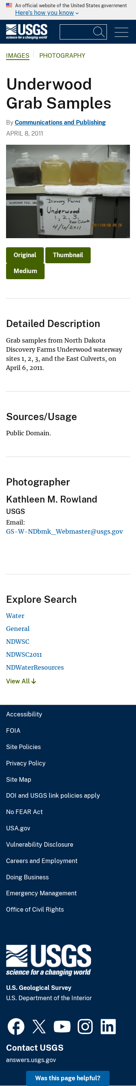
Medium (25, 271)
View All (18, 681)
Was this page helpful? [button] (67, 1078)
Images (17, 55)
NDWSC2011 (24, 654)
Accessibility (24, 714)
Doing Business (27, 877)
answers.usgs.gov (31, 1060)
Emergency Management (41, 893)
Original (25, 255)
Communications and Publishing (60, 122)
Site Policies (23, 747)
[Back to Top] (108, 1058)
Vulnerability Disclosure (39, 844)
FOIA (13, 730)
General (17, 628)
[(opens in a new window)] (16, 1025)
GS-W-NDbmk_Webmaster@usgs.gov (64, 531)
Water (15, 616)
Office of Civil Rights (35, 909)
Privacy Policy (26, 763)
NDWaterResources (35, 667)
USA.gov (18, 828)
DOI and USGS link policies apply (53, 795)
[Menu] (121, 32)
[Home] (26, 37)
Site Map (18, 779)
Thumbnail (68, 255)
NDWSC (17, 641)
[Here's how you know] (68, 10)
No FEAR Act (24, 812)
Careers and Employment (41, 861)
